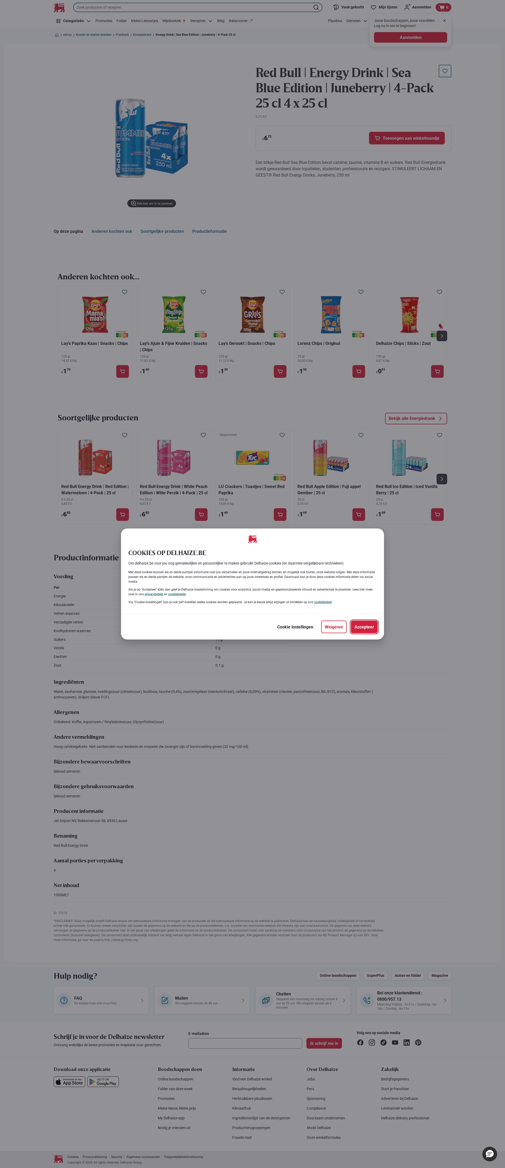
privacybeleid (154, 594)
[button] (489, 1154)
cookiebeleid (177, 594)
